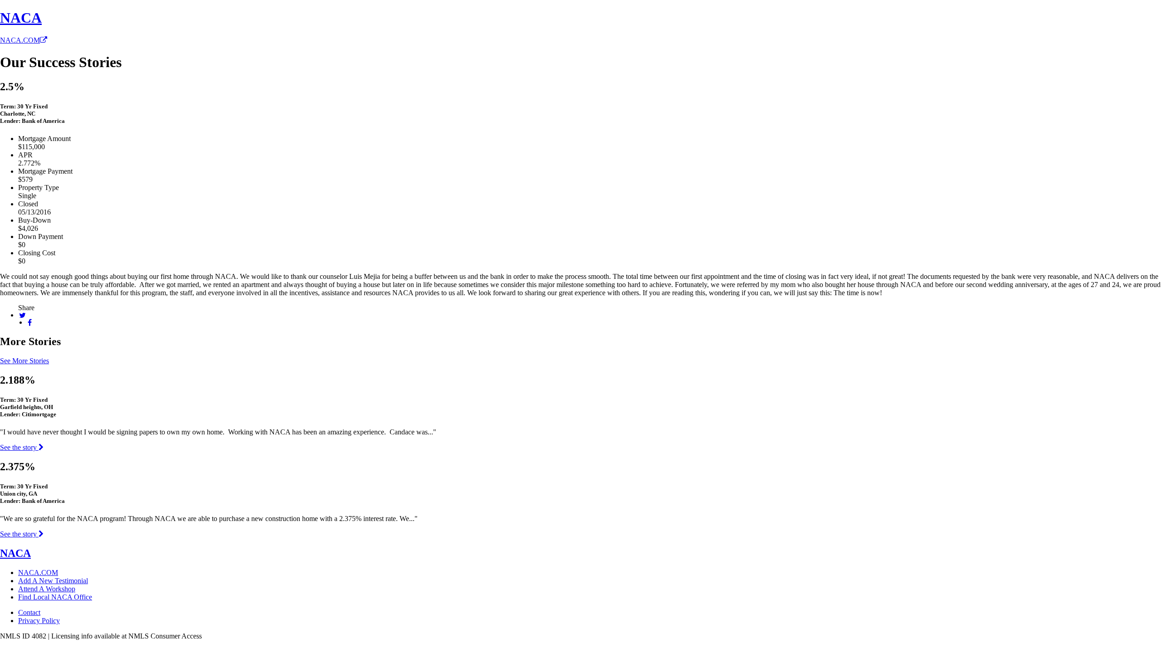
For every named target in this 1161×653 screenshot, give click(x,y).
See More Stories (24, 361)
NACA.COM (20, 40)
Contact (29, 612)
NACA (21, 18)
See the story (19, 447)
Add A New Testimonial (53, 581)
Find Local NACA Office (55, 597)
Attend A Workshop (46, 589)
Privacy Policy (39, 620)
